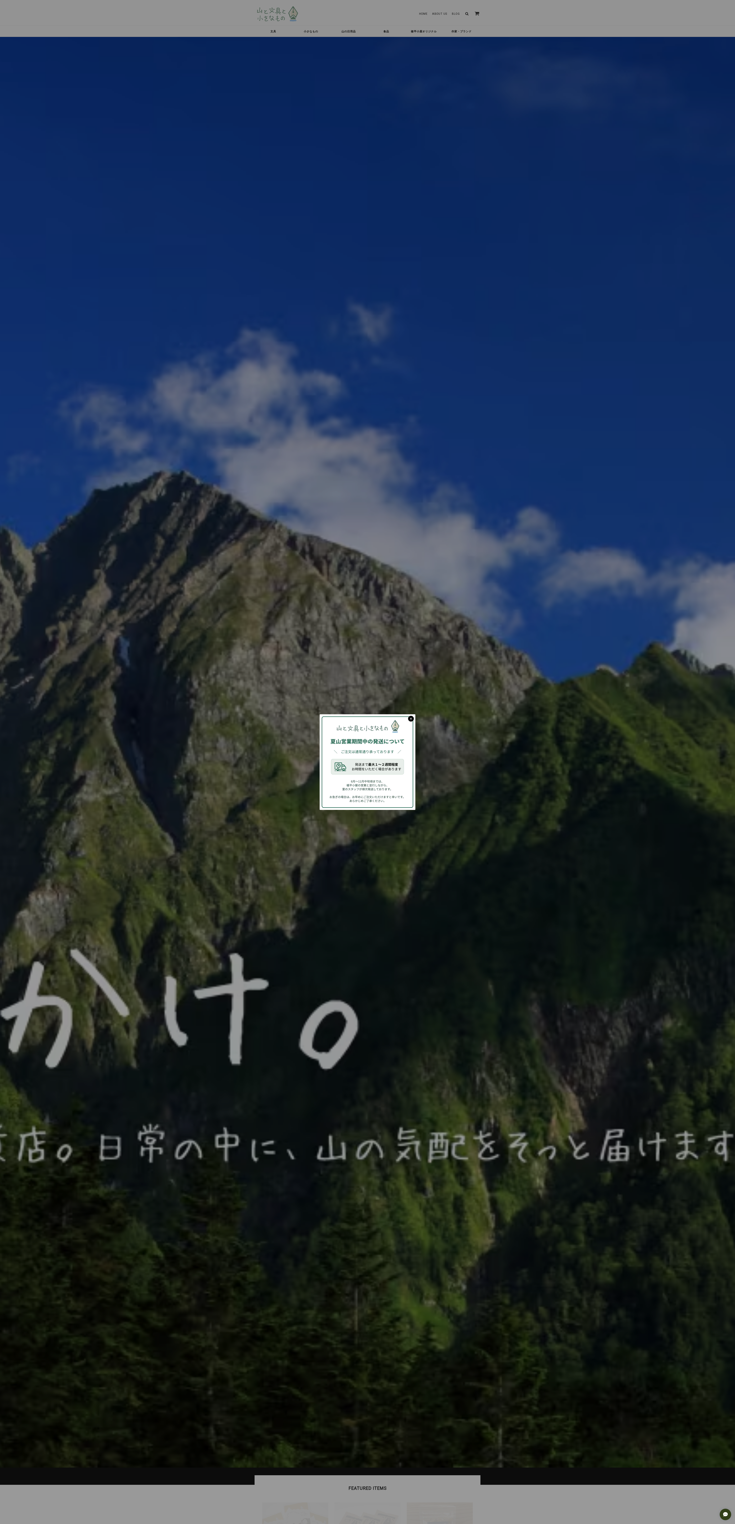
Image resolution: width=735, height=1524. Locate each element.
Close (411, 719)
